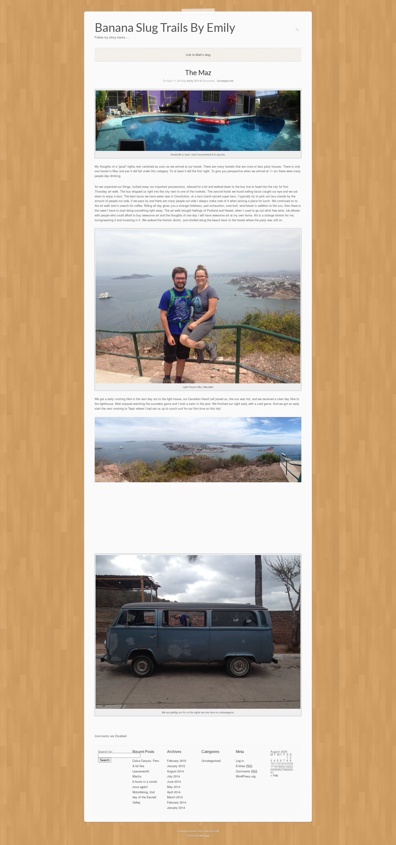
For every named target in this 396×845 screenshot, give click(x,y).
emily (190, 80)
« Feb (274, 775)
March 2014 (175, 797)
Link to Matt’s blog (198, 54)
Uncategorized (225, 80)
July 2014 (173, 776)
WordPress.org (246, 776)
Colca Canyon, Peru (145, 760)
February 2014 (176, 802)
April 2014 (173, 792)
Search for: (105, 751)
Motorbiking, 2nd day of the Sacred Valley (144, 797)
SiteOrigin (204, 835)
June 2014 (174, 781)
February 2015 (176, 760)
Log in (240, 760)
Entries (244, 766)
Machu (136, 776)
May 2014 (173, 787)
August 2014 (175, 771)
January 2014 (176, 807)
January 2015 (176, 766)
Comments (246, 771)
